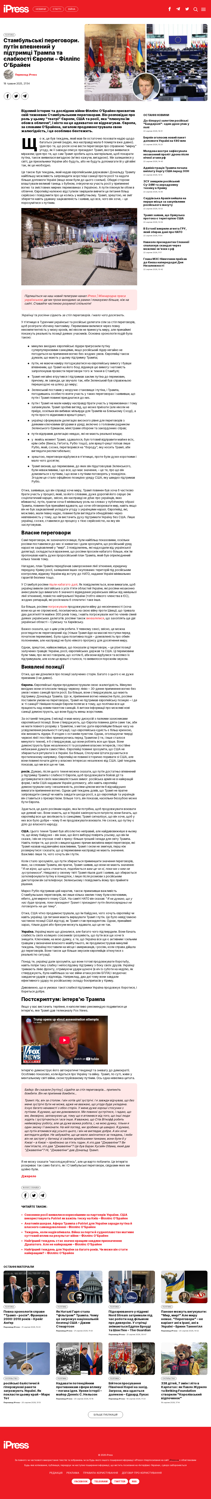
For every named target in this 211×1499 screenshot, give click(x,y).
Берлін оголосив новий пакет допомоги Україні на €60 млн (164, 139)
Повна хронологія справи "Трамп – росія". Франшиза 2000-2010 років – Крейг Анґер (25, 1317)
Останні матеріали (19, 1266)
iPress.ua (174, 1460)
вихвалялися (95, 618)
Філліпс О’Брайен (31, 1188)
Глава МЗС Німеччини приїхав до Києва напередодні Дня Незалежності (165, 262)
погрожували (57, 606)
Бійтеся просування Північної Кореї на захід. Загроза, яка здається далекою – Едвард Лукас (129, 1388)
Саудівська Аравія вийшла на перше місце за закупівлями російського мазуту (164, 201)
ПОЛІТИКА (9, 35)
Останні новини (156, 115)
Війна (71, 9)
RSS (134, 1481)
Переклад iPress (26, 74)
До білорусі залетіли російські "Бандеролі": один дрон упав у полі (166, 124)
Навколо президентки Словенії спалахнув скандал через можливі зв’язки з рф (166, 245)
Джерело (28, 1176)
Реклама (72, 1472)
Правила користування (100, 1472)
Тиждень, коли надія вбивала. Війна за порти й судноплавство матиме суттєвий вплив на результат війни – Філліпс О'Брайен (79, 1234)
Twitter (119, 1481)
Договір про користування (142, 1472)
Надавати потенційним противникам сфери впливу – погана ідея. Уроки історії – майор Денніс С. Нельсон (79, 1388)
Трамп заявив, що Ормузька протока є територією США (164, 216)
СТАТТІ (57, 9)
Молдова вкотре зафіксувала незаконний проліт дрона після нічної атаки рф (166, 154)
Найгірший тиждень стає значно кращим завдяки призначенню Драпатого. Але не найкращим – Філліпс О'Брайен (73, 1242)
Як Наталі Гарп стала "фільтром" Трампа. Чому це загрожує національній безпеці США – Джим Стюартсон (77, 1319)
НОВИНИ (41, 9)
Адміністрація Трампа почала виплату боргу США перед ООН (166, 169)
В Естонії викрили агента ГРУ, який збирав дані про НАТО (164, 230)
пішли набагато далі (63, 584)
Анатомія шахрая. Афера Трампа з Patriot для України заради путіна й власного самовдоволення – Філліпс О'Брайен (78, 1225)
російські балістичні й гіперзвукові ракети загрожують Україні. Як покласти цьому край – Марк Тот (27, 1390)
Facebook (81, 1481)
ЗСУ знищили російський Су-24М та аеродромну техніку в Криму (161, 185)
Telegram (101, 1481)
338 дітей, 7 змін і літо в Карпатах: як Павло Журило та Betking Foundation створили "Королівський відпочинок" (184, 1390)
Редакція (56, 1472)
